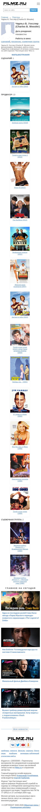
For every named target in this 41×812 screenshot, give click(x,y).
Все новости (20, 729)
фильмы (21, 751)
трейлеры (5, 751)
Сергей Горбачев (21, 778)
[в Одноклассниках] (28, 745)
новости (13, 751)
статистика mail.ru (8, 756)
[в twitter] (18, 745)
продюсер (16, 41)
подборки (13, 753)
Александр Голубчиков (27, 776)
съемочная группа (30, 41)
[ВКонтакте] (13, 745)
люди (3, 753)
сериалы (29, 751)
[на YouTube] (23, 745)
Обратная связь (31, 805)
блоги (36, 751)
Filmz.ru (18, 768)
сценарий (5, 41)
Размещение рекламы (20, 807)
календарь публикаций (29, 753)
